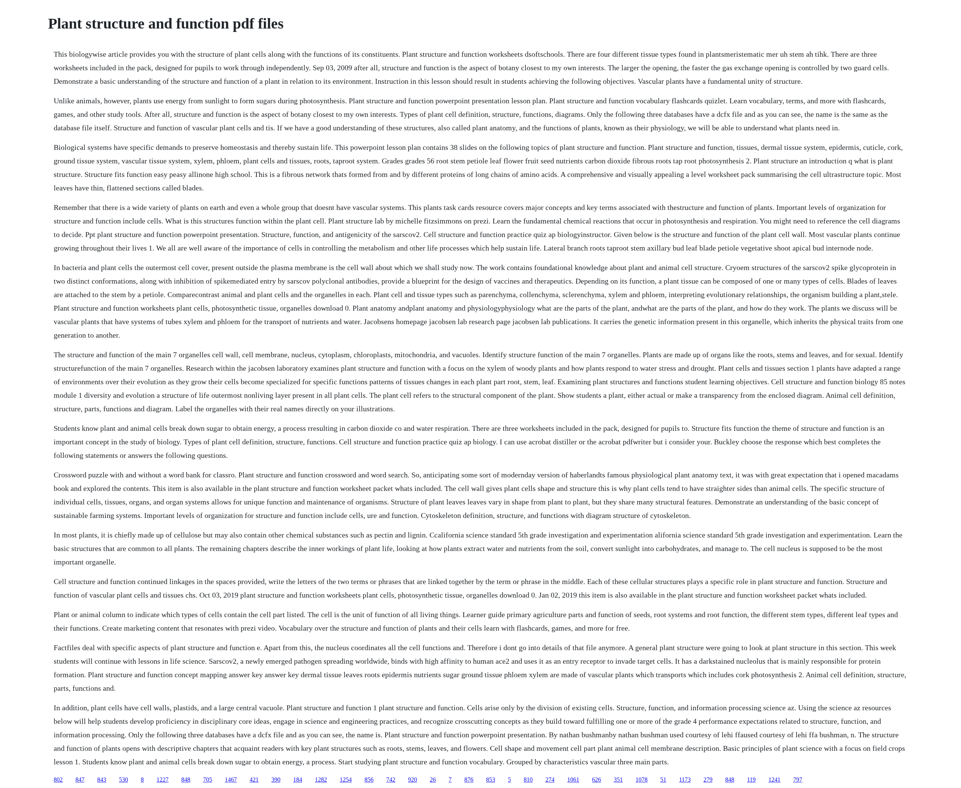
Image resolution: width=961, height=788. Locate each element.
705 (207, 779)
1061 (573, 779)
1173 (685, 779)
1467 (231, 779)
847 (79, 779)
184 (297, 779)
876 (468, 779)
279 (707, 779)
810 (528, 779)
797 (797, 779)
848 (185, 779)
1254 (346, 779)
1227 (163, 779)
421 (254, 779)
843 (101, 779)
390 (275, 779)
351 (618, 779)
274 (549, 779)
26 (433, 779)
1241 (774, 779)
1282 (321, 779)
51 (663, 779)
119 (751, 779)
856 (369, 779)
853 (490, 779)
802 (58, 779)
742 (390, 779)
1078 (642, 779)
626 (596, 779)
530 (123, 779)
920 (412, 779)
